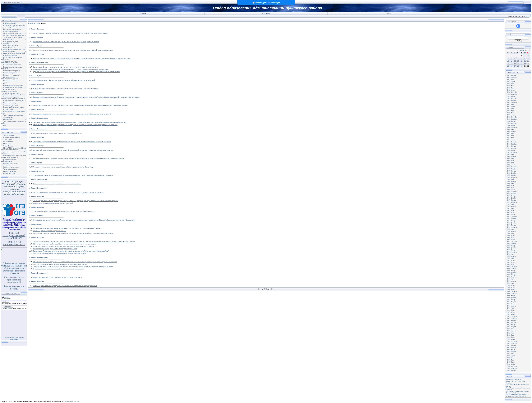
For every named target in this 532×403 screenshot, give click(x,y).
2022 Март (510, 329)
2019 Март (510, 254)
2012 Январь (511, 75)
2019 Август (511, 264)
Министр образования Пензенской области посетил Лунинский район (57, 277)
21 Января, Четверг (36, 93)
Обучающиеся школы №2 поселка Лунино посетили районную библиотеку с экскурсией (64, 80)
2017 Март (510, 204)
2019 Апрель (511, 256)
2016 (37, 23)
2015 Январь (511, 150)
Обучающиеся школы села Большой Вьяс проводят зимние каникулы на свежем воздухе (64, 244)
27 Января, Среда (35, 46)
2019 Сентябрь (512, 266)
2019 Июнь (511, 260)
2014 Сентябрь (512, 142)
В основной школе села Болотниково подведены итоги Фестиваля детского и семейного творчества (68, 228)
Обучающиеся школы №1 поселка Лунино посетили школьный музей (57, 133)
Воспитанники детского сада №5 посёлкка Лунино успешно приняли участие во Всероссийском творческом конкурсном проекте (78, 158)
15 (521, 61)
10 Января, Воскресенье (38, 188)
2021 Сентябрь (512, 316)
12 (511, 61)
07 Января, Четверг (36, 216)
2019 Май (510, 258)
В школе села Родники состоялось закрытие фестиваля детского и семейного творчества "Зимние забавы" (71, 251)
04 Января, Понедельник (38, 257)
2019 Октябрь (512, 268)
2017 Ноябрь (511, 221)
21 (518, 63)
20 (515, 63)
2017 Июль (511, 212)
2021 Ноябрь (511, 320)
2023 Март (510, 354)
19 (511, 63)
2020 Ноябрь (511, 295)
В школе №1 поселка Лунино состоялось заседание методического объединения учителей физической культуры (73, 50)
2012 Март (510, 79)
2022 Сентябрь (512, 341)
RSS (527, 16)
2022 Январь (511, 324)
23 (525, 63)
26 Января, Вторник (36, 54)
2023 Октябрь (512, 368)
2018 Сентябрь (512, 241)
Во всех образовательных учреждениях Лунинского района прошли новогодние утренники (65, 286)
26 (511, 66)
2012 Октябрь (512, 94)
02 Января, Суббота (36, 281)
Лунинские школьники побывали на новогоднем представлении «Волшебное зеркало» (63, 246)
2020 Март (510, 279)
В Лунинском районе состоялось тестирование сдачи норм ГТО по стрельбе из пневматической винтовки (70, 69)
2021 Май (510, 308)
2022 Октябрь (512, 343)
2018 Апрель (511, 231)
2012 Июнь (511, 86)
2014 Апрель (511, 131)
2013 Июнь (511, 111)
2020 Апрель (511, 281)
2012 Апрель (511, 82)
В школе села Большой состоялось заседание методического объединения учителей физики (66, 42)
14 (518, 61)
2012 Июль (511, 88)
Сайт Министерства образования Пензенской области (517, 392)
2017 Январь (511, 200)
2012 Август (511, 90)
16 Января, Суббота (36, 137)
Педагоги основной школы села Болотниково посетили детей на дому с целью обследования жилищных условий (73, 266)
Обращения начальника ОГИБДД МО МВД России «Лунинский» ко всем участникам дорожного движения (14, 268)
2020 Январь (511, 275)
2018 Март (510, 229)
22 (521, 63)
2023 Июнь (511, 360)
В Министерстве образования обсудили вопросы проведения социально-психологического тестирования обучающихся (75, 125)
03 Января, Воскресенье (38, 273)
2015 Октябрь (512, 169)
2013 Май (510, 109)
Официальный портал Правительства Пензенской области (515, 381)
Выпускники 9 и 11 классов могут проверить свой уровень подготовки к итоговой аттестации (65, 88)
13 (515, 61)
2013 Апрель (511, 106)
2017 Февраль (512, 202)
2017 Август (511, 214)
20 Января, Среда (35, 101)
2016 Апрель (511, 181)
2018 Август (511, 239)
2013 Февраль (512, 102)
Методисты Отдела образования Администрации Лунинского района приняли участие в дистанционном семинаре (73, 150)
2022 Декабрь (511, 347)
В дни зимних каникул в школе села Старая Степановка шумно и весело (58, 269)
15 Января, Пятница (36, 146)
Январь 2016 (523, 50)
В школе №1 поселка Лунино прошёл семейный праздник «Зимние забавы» (59, 253)
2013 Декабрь (511, 123)
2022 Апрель (511, 331)
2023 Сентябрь (512, 366)
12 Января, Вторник (36, 171)
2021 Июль (511, 312)
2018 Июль (511, 237)
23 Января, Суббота (36, 76)
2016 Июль (511, 187)
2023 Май (510, 358)
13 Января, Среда (35, 162)
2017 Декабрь (511, 223)
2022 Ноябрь (511, 345)
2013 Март (510, 104)
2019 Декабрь (511, 273)
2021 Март (510, 304)
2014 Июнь (511, 136)
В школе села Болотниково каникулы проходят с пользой (53, 203)
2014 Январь (511, 125)
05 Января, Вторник (36, 237)
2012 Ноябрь (511, 96)
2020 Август (511, 289)
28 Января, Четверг (36, 37)
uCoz (77, 401)
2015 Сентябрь (512, 167)
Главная (143, 13)
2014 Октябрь (512, 144)
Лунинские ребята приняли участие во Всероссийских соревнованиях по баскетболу (63, 167)
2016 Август (511, 189)
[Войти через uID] (518, 26)
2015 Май (510, 158)
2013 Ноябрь (511, 121)
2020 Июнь (511, 285)
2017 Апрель (511, 206)
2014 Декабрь (511, 148)
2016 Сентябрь (512, 192)
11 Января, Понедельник (38, 179)
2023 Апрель (511, 356)
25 (508, 66)
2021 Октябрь (512, 318)
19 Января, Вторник (36, 109)
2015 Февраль (512, 152)
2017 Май (510, 208)
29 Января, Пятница (36, 29)
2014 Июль (511, 138)
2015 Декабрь (511, 173)
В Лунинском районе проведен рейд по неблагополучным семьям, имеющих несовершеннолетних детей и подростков (75, 262)
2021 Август (511, 314)
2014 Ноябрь (511, 146)
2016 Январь (511, 175)
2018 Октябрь (512, 243)
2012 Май (510, 84)
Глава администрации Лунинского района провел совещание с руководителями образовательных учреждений (72, 114)
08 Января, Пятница (36, 207)
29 (521, 66)
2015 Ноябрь (511, 171)
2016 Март (510, 179)
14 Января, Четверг (36, 154)
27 (515, 66)
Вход (389, 13)
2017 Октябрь (512, 219)
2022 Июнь (511, 335)
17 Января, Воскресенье (38, 129)
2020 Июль (511, 287)
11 (508, 61)
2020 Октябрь (512, 293)
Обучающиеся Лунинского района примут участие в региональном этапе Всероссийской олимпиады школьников (73, 175)
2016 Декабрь (511, 198)
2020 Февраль (512, 277)
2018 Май (510, 233)
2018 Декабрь (511, 248)
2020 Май (510, 283)
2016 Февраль (512, 177)
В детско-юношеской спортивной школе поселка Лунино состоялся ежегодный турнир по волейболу (68, 192)
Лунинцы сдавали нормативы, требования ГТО (49, 231)
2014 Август (511, 140)
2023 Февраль (512, 351)
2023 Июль (511, 362)
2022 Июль (511, 337)
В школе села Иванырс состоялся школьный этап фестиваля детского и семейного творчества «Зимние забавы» (73, 233)
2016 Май (510, 183)
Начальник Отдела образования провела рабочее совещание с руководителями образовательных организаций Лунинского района (79, 122)
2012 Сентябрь (512, 92)
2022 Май (510, 333)
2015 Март (510, 154)
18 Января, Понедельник (38, 118)
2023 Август (511, 364)
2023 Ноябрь (511, 370)
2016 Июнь (511, 185)
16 (525, 61)
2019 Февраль (512, 252)
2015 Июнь (511, 160)
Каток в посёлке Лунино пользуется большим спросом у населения (57, 184)
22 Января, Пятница (36, 84)
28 (518, 66)
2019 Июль (511, 262)
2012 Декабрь (511, 98)
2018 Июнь (511, 235)
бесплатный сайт (68, 401)
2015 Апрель (511, 156)
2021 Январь (511, 300)
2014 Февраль (512, 127)
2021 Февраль (512, 302)
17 (528, 61)
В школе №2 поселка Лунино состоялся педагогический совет (55, 248)
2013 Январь (511, 100)
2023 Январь (511, 349)
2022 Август (511, 339)
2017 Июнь (511, 210)
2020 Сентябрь (512, 291)
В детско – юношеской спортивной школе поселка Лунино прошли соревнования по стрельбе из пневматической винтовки (76, 72)
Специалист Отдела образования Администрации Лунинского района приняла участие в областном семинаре (72, 141)
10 (528, 58)
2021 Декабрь (511, 322)
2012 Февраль (512, 77)
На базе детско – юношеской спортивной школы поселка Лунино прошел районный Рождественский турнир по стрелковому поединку (80, 105)
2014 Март (510, 129)
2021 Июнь (511, 310)
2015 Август (511, 165)
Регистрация (266, 13)
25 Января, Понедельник (38, 63)
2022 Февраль (512, 327)
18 (508, 63)
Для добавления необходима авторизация (14, 338)
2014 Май (510, 133)
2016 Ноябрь (511, 196)
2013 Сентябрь (512, 117)
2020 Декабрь (511, 297)
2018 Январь (511, 225)
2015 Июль (511, 162)
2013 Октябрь (512, 119)
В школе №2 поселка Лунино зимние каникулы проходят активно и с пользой (60, 264)
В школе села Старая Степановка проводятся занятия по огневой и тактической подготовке (65, 67)
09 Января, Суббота (36, 196)
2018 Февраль (512, 227)
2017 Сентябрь (512, 216)
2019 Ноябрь (511, 270)
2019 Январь (511, 250)
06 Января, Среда (35, 224)
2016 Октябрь (512, 194)
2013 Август (511, 115)
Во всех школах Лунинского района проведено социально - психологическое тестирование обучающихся (70, 33)
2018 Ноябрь (511, 246)
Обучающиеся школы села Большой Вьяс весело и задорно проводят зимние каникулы (64, 211)
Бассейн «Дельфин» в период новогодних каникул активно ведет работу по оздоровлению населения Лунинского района (75, 201)
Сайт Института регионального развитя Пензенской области (516, 395)
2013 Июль (511, 113)
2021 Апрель (511, 306)
